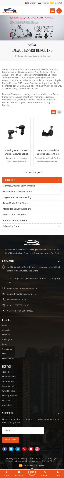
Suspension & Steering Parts (17, 191)
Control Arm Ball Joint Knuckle (19, 186)
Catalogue (7, 339)
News (4, 344)
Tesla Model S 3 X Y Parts (15, 203)
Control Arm (7, 405)
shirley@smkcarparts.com (24, 294)
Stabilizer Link (8, 381)
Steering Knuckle (9, 395)
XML (53, 461)
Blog (4, 353)
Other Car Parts (11, 226)
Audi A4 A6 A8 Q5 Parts (15, 220)
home (20, 56)
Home (4, 325)
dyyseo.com (34, 461)
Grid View (53, 112)
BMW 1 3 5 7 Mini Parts (14, 214)
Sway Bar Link (8, 386)
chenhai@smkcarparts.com (25, 288)
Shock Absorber (9, 376)
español (58, 3)
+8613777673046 (18, 299)
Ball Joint (6, 400)
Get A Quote (32, 472)
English (33, 3)
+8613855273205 (21, 305)
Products (6, 334)
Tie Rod (5, 372)
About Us (6, 330)
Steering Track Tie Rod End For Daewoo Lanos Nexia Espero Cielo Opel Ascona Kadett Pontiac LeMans (16, 152)
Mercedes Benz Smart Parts (17, 209)
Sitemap (45, 461)
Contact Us (7, 349)
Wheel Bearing (8, 391)
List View (59, 112)
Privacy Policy (8, 358)
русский (45, 3)
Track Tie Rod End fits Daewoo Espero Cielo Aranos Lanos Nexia (47, 152)
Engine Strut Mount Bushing (17, 197)
